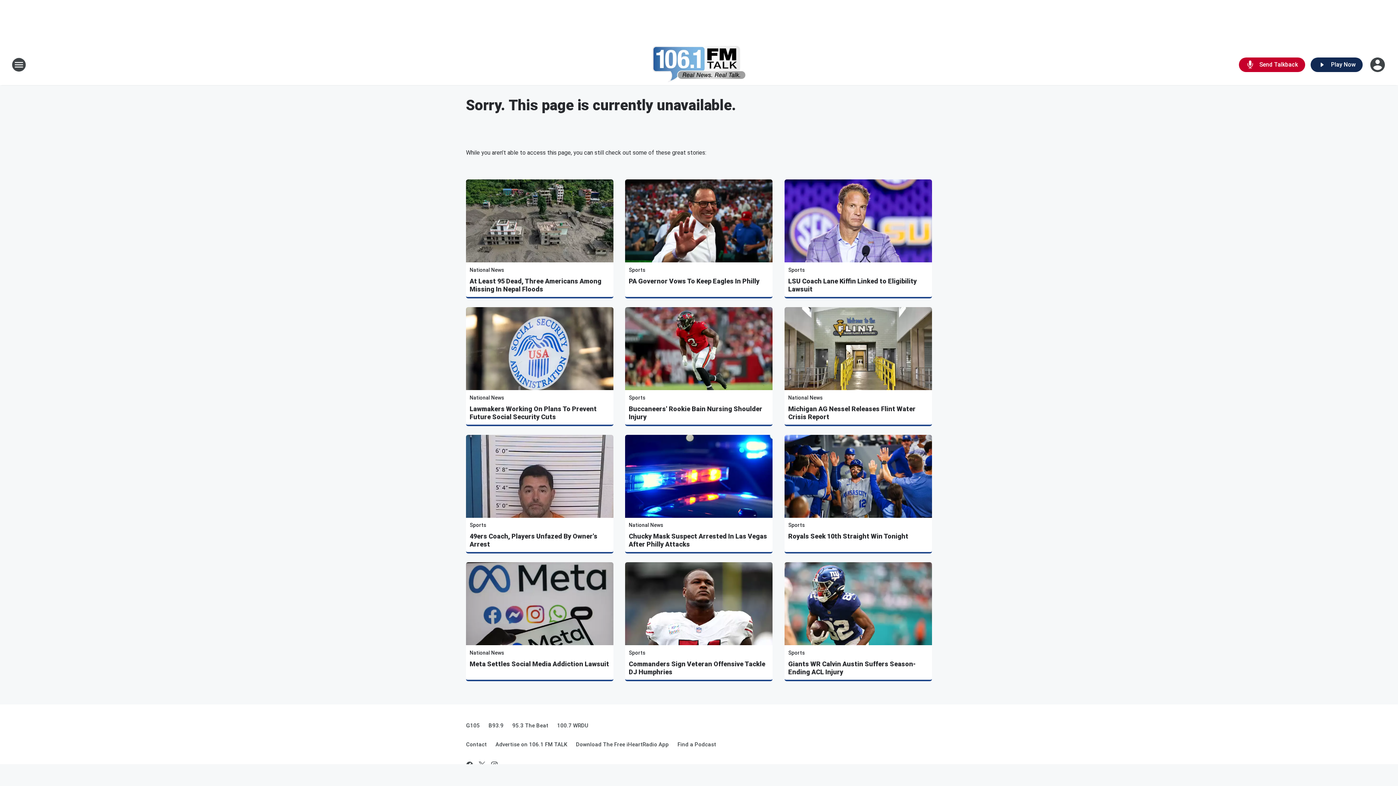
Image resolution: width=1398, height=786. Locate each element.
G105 (473, 725)
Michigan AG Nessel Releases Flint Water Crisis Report (852, 413)
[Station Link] (699, 65)
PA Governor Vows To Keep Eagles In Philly (694, 281)
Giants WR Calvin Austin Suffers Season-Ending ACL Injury (852, 668)
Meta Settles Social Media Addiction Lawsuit (539, 664)
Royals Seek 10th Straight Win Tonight (848, 536)
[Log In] (1378, 64)
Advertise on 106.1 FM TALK (531, 744)
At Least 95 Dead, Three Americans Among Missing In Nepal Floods (535, 285)
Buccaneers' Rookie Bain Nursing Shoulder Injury (695, 413)
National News (487, 270)
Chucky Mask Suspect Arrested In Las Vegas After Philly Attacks (698, 540)
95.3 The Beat (530, 725)
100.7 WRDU (572, 725)
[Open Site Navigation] (19, 64)
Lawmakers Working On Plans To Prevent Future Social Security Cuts (533, 413)
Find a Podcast (697, 744)
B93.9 (496, 725)
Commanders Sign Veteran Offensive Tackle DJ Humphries (697, 668)
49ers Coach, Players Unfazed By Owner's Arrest (533, 540)
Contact (476, 744)
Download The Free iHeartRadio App (622, 744)
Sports (637, 270)
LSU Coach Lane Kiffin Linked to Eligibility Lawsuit (852, 285)
